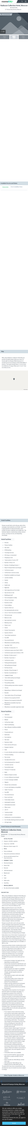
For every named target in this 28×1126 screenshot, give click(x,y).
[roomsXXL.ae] (8, 1)
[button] (26, 1081)
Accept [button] (14, 1123)
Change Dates (5, 187)
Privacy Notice (14, 1115)
